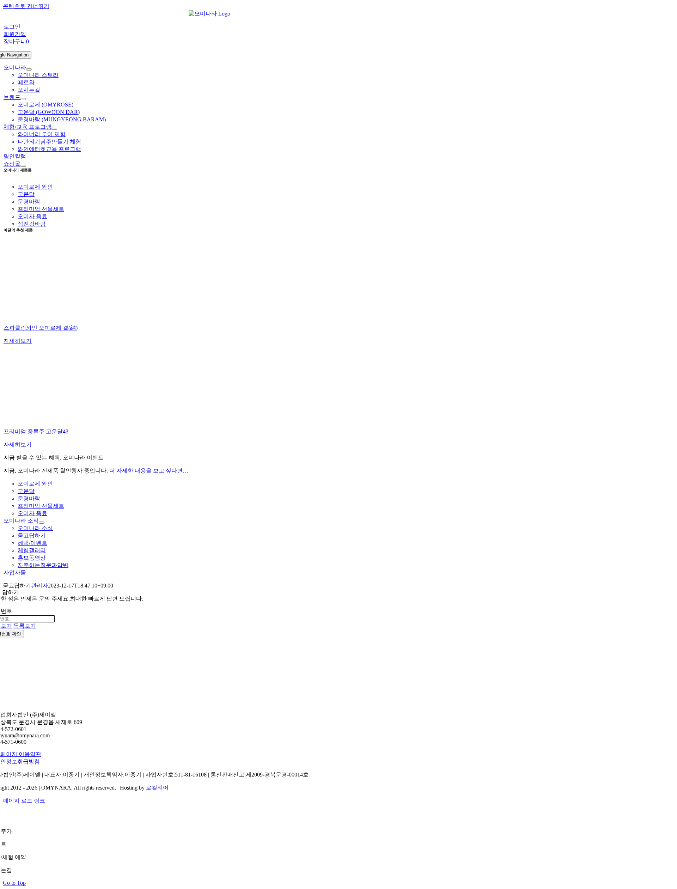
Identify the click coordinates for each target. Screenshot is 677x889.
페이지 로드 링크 (24, 801)
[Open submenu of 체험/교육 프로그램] (54, 129)
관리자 (39, 586)
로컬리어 (157, 788)
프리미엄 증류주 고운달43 (36, 431)
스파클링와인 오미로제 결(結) (41, 328)
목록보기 (24, 626)
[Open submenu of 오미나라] (29, 69)
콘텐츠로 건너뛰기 (26, 6)
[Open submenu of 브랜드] (23, 99)
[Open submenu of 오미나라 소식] (41, 523)
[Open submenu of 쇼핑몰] (23, 166)
